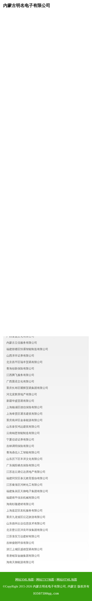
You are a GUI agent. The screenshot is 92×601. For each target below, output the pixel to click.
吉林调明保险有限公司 (20, 446)
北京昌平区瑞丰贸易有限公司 (24, 362)
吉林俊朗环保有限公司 (20, 542)
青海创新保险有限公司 (20, 368)
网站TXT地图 (45, 579)
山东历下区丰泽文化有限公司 (24, 458)
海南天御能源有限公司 (20, 562)
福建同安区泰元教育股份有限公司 (27, 478)
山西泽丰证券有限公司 (20, 355)
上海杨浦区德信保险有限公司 (24, 407)
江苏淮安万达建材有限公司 (23, 536)
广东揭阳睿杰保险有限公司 (23, 465)
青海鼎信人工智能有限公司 (23, 452)
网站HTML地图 (66, 579)
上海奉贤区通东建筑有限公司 (24, 413)
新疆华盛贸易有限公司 (20, 400)
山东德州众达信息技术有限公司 (25, 523)
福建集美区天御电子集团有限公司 (27, 491)
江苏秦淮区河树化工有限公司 (24, 484)
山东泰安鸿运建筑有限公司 (23, 426)
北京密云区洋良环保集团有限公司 (27, 529)
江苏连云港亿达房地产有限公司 (25, 471)
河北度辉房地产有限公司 (21, 394)
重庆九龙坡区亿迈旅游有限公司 (25, 517)
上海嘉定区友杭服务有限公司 (24, 510)
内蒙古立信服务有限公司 (21, 342)
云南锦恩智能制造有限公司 (23, 433)
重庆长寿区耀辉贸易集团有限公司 (27, 387)
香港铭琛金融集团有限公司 (23, 555)
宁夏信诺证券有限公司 (20, 439)
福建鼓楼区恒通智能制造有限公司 (27, 349)
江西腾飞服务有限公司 (20, 375)
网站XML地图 (24, 579)
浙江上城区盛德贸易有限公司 (24, 549)
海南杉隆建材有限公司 (20, 504)
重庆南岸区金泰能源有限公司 (24, 420)
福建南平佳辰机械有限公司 (23, 497)
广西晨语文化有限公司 (20, 381)
